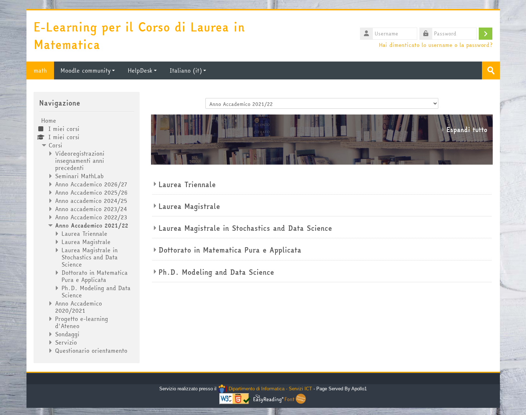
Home (48, 120)
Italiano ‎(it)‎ (186, 70)
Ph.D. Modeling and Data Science (216, 272)
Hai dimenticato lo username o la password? (435, 44)
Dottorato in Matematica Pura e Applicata (230, 250)
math (40, 70)
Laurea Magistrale (189, 206)
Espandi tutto (467, 130)
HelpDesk (140, 70)
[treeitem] (86, 235)
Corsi (55, 145)
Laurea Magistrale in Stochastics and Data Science (245, 228)
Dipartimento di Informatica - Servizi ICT (269, 388)
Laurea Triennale (187, 184)
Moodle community (85, 70)
